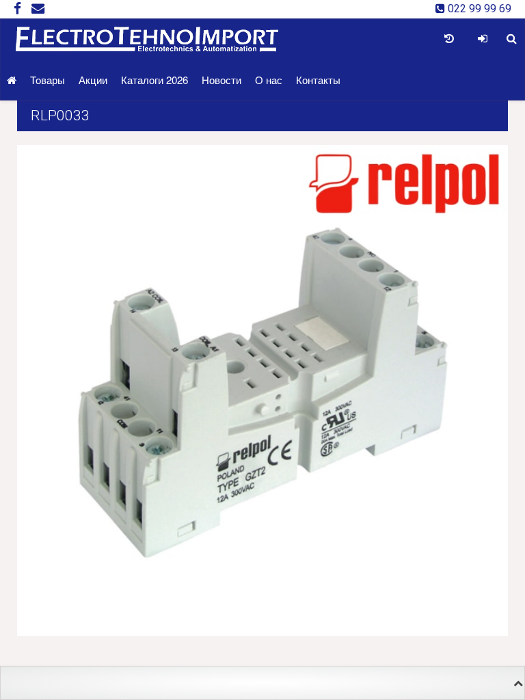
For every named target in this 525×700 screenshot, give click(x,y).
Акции (93, 79)
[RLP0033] (262, 389)
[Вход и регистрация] (482, 38)
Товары (47, 79)
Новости (221, 79)
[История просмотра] (448, 38)
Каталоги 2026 (154, 79)
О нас (268, 79)
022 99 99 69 (478, 8)
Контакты (318, 79)
